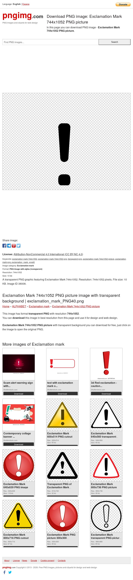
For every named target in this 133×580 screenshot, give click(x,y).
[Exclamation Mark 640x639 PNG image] (18, 465)
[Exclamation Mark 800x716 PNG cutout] (18, 516)
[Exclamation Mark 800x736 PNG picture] (106, 466)
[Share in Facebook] (4, 246)
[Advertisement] (66, 70)
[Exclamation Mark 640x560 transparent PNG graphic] (106, 415)
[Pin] (14, 246)
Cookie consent (47, 560)
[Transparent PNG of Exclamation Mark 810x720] (62, 465)
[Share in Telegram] (9, 246)
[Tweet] (18, 246)
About (6, 560)
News (24, 560)
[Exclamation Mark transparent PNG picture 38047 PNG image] (106, 516)
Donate (34, 560)
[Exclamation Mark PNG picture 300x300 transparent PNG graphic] (62, 516)
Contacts (62, 560)
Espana (25, 4)
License (16, 560)
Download (18, 393)
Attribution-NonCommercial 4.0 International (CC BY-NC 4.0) (48, 254)
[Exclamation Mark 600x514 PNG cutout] (62, 415)
